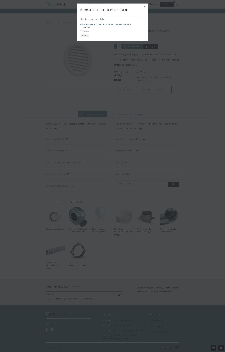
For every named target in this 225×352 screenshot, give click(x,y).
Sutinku (84, 35)
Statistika (86, 31)
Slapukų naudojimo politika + (93, 19)
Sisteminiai (86, 27)
